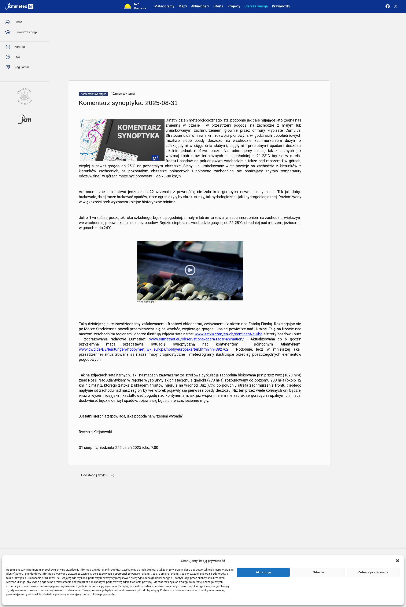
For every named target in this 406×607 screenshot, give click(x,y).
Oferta (218, 6)
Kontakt (20, 46)
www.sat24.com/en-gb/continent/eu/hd (228, 334)
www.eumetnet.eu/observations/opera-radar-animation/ (196, 339)
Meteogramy (164, 6)
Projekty (234, 6)
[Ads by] (150, 303)
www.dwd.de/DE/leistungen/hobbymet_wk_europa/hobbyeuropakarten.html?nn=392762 (153, 349)
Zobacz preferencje (373, 572)
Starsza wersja (256, 6)
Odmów (318, 572)
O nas (18, 22)
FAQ (17, 57)
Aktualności (200, 6)
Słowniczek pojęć (26, 32)
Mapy (182, 6)
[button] (397, 561)
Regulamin (22, 67)
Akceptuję (263, 572)
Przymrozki (281, 6)
